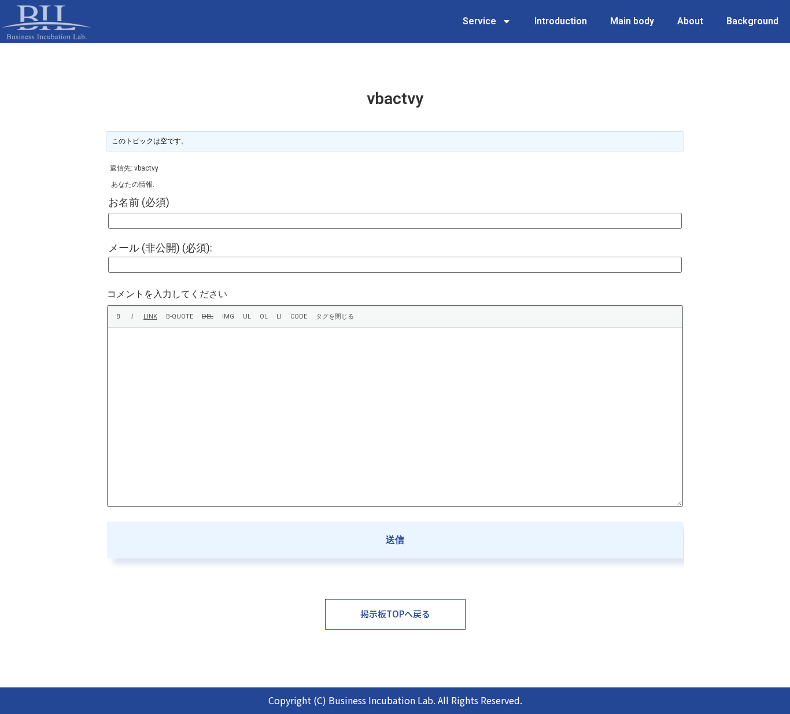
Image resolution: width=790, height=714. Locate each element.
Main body (632, 21)
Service (479, 21)
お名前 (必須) (138, 202)
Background (752, 21)
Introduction (560, 21)
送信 (395, 539)
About (690, 21)
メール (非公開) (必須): (160, 248)
